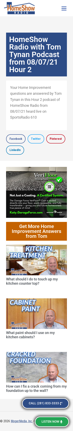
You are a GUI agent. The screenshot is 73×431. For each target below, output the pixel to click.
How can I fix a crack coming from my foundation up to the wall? (36, 388)
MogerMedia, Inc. (22, 421)
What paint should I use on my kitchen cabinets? (30, 335)
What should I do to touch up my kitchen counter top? (32, 281)
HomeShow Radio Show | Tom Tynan (20, 8)
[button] (16, 138)
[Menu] (64, 8)
